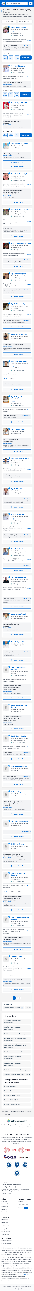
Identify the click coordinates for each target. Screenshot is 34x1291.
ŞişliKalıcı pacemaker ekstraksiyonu (15, 1034)
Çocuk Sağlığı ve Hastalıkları (19, 364)
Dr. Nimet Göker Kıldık (19, 766)
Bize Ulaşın (5, 1222)
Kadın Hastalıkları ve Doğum (19, 29)
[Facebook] (12, 1288)
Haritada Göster (26, 45)
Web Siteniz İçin (23, 1204)
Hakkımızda (5, 1219)
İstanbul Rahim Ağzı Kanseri (13, 1100)
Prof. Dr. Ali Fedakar (18, 66)
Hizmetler (4, 1209)
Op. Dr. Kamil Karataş (18, 736)
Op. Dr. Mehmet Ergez (19, 304)
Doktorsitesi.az (6, 1243)
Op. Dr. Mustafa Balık (18, 614)
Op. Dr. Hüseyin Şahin (18, 274)
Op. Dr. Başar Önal (17, 397)
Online (15, 1125)
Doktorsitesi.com (7, 1240)
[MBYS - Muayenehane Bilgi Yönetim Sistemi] (10, 1150)
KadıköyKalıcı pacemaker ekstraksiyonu (12, 1028)
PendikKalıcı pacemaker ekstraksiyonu (17, 1052)
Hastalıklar (5, 1206)
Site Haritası (5, 1234)
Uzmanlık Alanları (7, 1204)
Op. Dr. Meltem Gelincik (19, 821)
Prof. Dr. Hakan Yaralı (18, 549)
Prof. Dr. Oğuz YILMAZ (19, 103)
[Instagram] (18, 1288)
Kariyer (23, 1208)
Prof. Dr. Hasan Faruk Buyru (21, 243)
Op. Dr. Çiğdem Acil (18, 429)
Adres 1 (6, 378)
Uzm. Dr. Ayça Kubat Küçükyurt (18, 668)
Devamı (29, 40)
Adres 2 (12, 378)
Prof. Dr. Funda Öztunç (19, 361)
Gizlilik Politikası (6, 1226)
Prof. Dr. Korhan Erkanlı (19, 144)
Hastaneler (5, 1212)
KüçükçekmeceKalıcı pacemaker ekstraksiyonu (15, 1046)
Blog (9, 1125)
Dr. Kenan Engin (16, 792)
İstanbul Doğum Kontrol (12, 1104)
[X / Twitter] (15, 1288)
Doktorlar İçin (23, 1201)
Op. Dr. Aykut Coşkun (18, 27)
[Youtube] (21, 1288)
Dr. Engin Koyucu (17, 957)
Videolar (3, 1125)
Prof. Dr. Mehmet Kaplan (20, 174)
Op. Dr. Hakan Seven (18, 577)
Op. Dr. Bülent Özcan (18, 489)
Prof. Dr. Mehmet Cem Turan (21, 210)
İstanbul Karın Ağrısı (10, 1091)
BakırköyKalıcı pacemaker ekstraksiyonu (13, 1057)
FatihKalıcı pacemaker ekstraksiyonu (16, 1070)
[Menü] (30, 3)
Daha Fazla (25, 57)
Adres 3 (19, 891)
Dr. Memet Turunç (17, 844)
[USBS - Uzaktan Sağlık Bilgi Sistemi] (24, 1150)
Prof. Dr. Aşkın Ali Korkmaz (20, 642)
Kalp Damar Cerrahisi (17, 68)
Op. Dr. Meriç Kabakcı (19, 334)
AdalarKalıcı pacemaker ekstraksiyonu (17, 1074)
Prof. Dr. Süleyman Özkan (20, 459)
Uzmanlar (4, 1201)
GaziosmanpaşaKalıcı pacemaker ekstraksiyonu (15, 1039)
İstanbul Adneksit (10, 1086)
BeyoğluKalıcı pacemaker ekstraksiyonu (12, 1064)
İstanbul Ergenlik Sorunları (12, 1095)
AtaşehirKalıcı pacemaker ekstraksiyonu (12, 1021)
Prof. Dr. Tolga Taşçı (18, 514)
